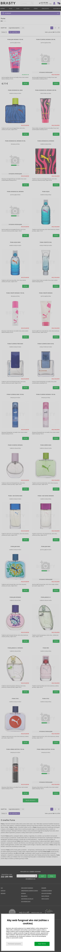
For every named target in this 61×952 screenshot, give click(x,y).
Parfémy (2, 8)
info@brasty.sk (30, 879)
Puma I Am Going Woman (46, 496)
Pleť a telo (26, 8)
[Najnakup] (24, 913)
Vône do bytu (45, 8)
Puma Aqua (45, 191)
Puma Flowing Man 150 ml (15, 394)
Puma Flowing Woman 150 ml (45, 394)
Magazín (43, 888)
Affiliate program (46, 893)
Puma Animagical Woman (45, 141)
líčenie (35, 8)
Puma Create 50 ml (46, 242)
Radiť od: (4, 28)
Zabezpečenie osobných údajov (29, 890)
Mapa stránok (45, 896)
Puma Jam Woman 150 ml (15, 39)
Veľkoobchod (57, 8)
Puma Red (46, 648)
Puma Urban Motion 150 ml (15, 749)
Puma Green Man (45, 445)
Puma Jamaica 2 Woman (15, 648)
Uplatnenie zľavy (25, 901)
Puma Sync (15, 698)
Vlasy (17, 8)
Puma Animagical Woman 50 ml (15, 141)
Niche (10, 8)
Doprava (23, 893)
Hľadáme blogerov (46, 890)
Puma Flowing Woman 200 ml (45, 39)
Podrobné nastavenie (14, 944)
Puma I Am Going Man (15, 496)
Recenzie (3, 893)
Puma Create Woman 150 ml (15, 293)
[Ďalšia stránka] (58, 27)
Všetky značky (45, 898)
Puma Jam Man (15, 546)
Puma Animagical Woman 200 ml (45, 90)
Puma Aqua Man (15, 242)
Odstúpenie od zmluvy (27, 898)
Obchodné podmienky (27, 888)
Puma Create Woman (45, 293)
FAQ (2, 888)
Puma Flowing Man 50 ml (46, 344)
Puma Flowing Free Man (15, 344)
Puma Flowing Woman (15, 445)
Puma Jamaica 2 (46, 597)
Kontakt (3, 890)
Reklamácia (24, 896)
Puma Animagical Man (15, 90)
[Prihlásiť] (54, 3)
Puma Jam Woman (15, 597)
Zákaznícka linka (7, 876)
